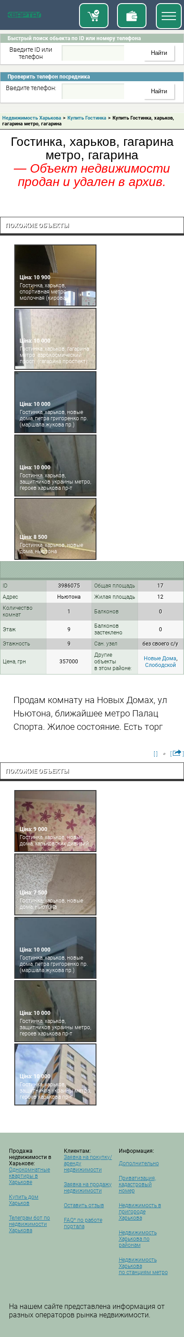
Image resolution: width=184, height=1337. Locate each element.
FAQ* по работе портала (83, 1223)
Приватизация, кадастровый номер (137, 1184)
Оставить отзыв (84, 1205)
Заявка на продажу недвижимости (88, 1187)
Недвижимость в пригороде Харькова (140, 1211)
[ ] (156, 754)
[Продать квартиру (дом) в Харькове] (131, 15)
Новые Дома (160, 658)
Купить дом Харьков (23, 1200)
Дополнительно (139, 1163)
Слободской (160, 665)
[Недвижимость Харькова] (24, 16)
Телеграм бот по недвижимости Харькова (29, 1224)
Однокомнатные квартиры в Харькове (29, 1176)
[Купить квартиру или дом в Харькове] (94, 15)
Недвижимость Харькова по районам (138, 1238)
